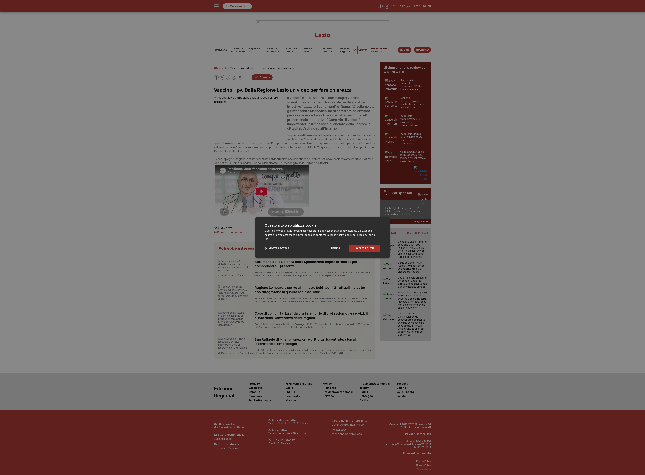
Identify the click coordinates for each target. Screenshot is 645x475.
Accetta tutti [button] (364, 248)
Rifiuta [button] (335, 248)
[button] (278, 248)
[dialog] (322, 237)
